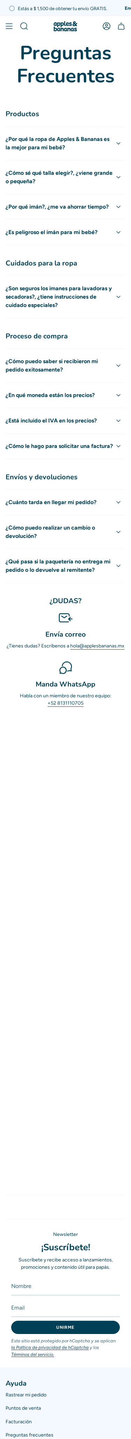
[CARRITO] (121, 26)
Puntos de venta (23, 1408)
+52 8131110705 (65, 703)
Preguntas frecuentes (29, 1435)
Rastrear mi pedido (26, 1395)
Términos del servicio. (32, 1354)
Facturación (19, 1422)
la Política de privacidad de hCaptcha (50, 1347)
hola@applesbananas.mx (97, 646)
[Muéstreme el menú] (9, 26)
